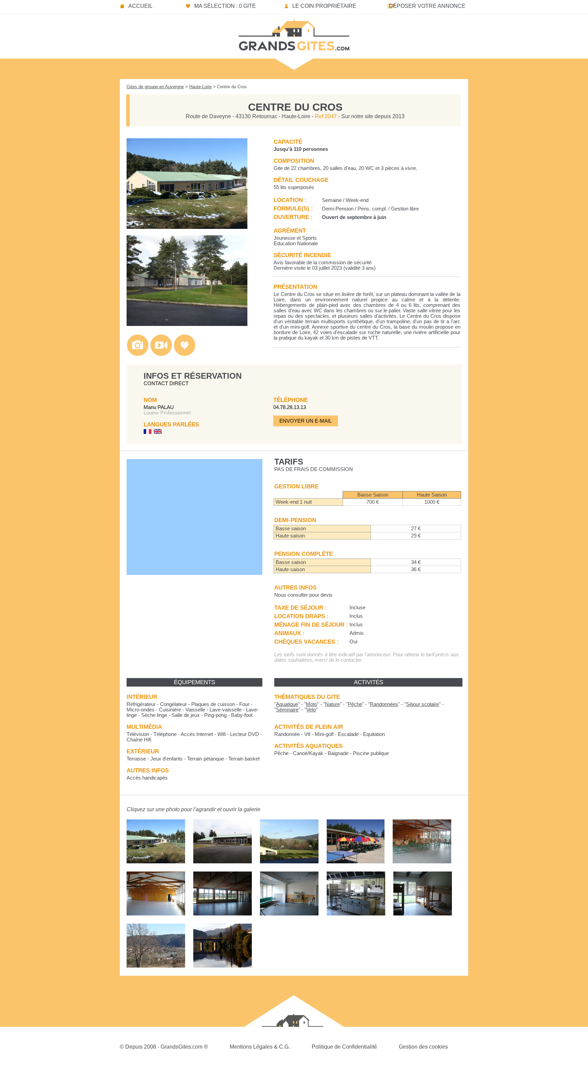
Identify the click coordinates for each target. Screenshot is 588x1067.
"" (287, 704)
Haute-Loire (200, 86)
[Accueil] (294, 33)
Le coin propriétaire (324, 6)
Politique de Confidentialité (344, 1047)
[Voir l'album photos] (138, 354)
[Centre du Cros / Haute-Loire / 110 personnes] (187, 227)
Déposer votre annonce (427, 6)
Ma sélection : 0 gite (225, 6)
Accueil (140, 6)
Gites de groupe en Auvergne (155, 86)
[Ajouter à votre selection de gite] (185, 354)
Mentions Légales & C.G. (260, 1047)
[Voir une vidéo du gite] (161, 354)
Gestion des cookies (423, 1047)
